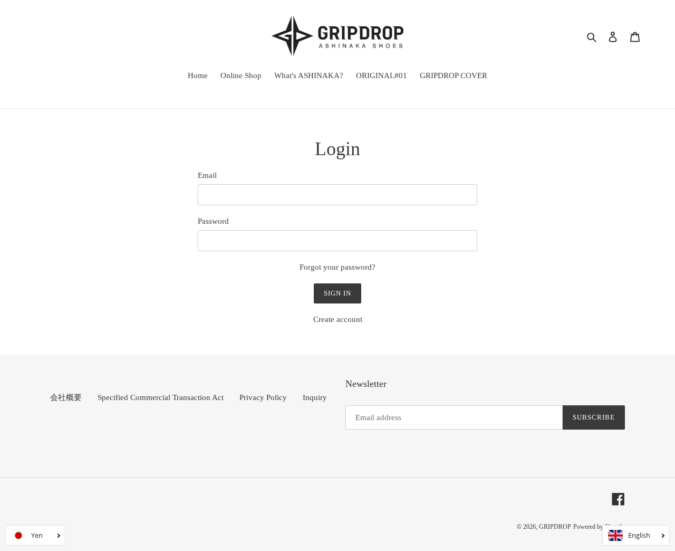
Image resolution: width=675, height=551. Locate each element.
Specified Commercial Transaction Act (161, 397)
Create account (337, 319)
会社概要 (66, 397)
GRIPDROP (555, 526)
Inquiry (315, 397)
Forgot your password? (337, 267)
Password (213, 221)
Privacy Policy (263, 397)
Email (207, 175)
